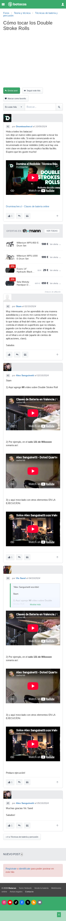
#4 (8, 578)
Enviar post (12, 91)
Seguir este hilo (33, 91)
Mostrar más (35, 604)
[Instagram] (4, 902)
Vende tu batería (41, 888)
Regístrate (11, 868)
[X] (27, 902)
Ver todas (52, 231)
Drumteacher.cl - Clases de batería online (27, 206)
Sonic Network (25, 888)
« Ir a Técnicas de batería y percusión (22, 837)
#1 (8, 126)
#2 (8, 306)
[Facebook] (21, 902)
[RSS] (33, 902)
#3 (8, 375)
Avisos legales (16, 892)
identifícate (24, 868)
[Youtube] (10, 902)
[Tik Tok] (15, 902)
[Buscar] (59, 106)
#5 (8, 803)
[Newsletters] (39, 902)
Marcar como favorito (17, 98)
